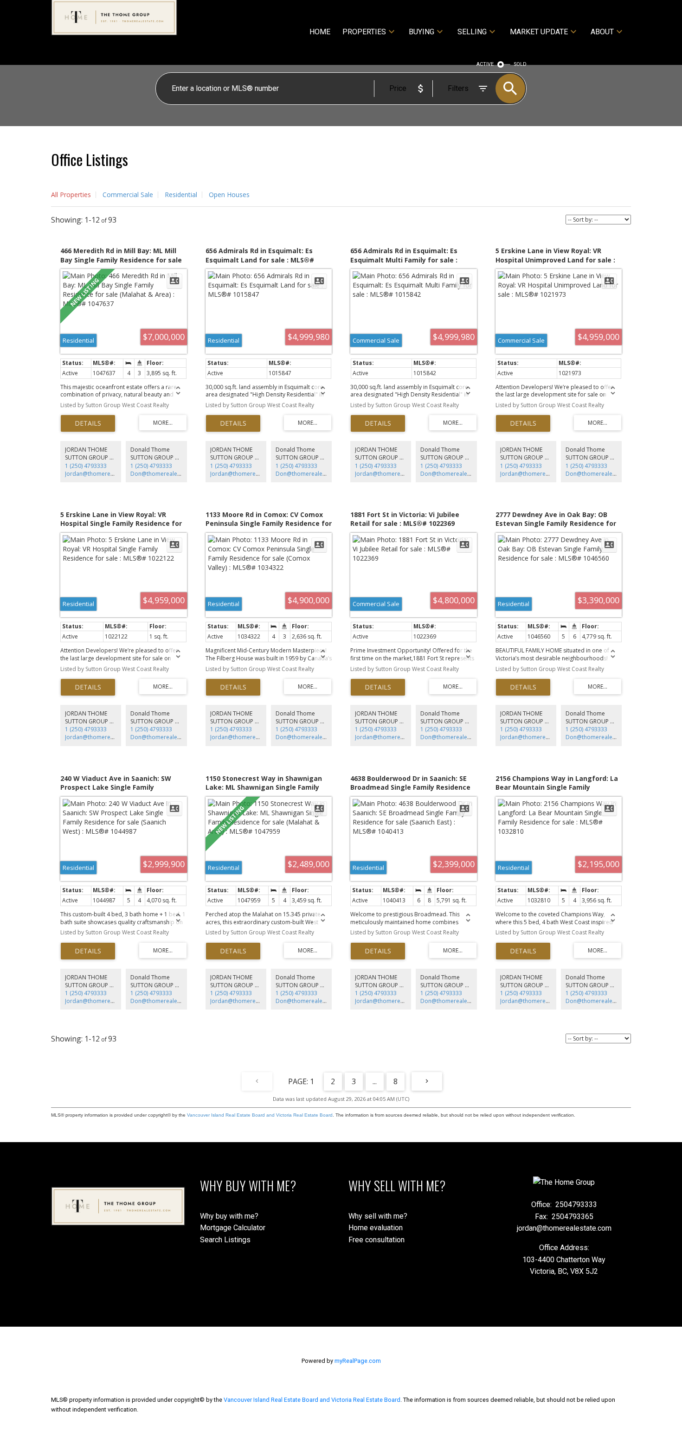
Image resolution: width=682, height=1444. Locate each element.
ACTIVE (485, 64)
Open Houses (229, 194)
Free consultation (376, 1239)
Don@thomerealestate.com (166, 474)
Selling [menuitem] (472, 31)
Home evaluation (375, 1227)
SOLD (520, 64)
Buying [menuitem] (421, 31)
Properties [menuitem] (364, 31)
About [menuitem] (602, 31)
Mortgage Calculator (232, 1227)
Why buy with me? (229, 1216)
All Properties (71, 194)
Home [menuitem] (319, 31)
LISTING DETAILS (88, 423)
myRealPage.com (358, 1360)
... (375, 1081)
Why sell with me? (377, 1216)
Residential (181, 194)
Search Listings (225, 1239)
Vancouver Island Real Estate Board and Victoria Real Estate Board (260, 1115)
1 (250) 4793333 (86, 466)
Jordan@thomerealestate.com (104, 474)
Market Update (539, 31)
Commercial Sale (128, 194)
